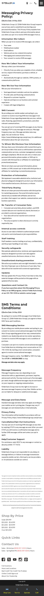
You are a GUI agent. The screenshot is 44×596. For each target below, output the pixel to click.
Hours (29, 548)
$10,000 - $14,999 (8, 522)
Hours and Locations (9, 568)
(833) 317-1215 (20, 548)
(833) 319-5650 (23, 551)
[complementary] (37, 589)
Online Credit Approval (10, 573)
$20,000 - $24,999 (8, 527)
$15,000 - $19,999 (8, 525)
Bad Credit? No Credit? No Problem (14, 571)
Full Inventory (7, 566)
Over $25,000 (7, 530)
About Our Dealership (9, 576)
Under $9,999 (6, 520)
